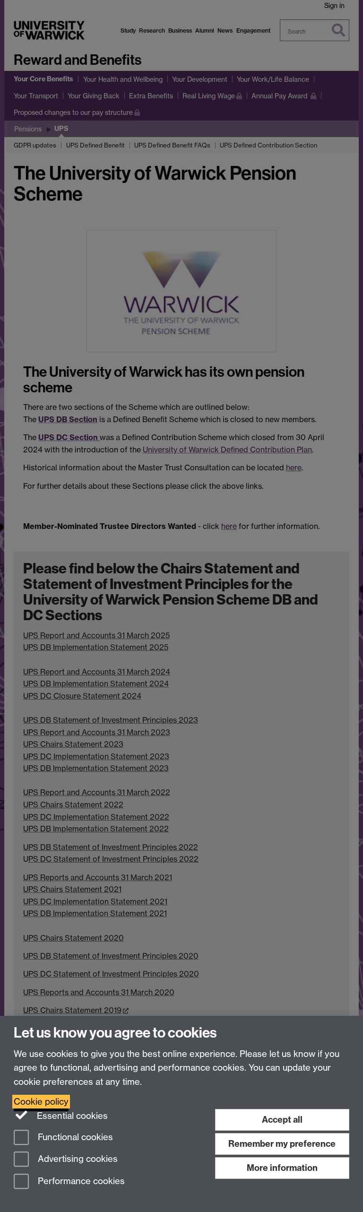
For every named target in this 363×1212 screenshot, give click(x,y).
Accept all (282, 1119)
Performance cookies (80, 1181)
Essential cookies (71, 1115)
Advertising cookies (76, 1159)
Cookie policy (41, 1101)
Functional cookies (74, 1137)
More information (282, 1167)
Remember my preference (282, 1143)
